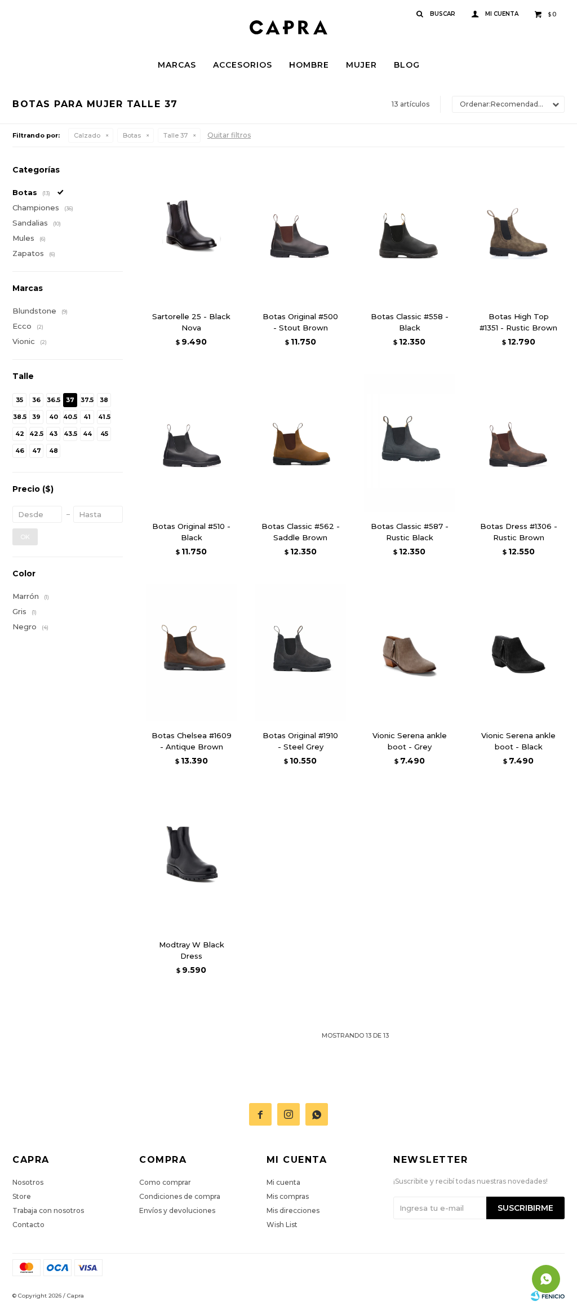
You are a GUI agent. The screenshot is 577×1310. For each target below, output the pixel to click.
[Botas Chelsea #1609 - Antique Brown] (191, 652)
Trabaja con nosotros (48, 1210)
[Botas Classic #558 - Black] (409, 233)
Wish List (282, 1224)
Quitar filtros (229, 135)
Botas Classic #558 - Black (410, 322)
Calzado (87, 135)
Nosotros (27, 1182)
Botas (132, 135)
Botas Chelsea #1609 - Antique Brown (192, 741)
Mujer (361, 65)
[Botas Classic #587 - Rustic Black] (409, 442)
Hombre (309, 65)
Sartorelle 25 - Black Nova (191, 322)
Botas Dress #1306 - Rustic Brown (518, 532)
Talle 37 (175, 135)
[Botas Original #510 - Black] (191, 442)
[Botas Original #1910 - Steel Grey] (301, 652)
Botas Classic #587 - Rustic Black (410, 532)
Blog (407, 65)
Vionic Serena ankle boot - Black (518, 741)
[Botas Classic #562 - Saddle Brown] (301, 442)
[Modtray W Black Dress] (191, 861)
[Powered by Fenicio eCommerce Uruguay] (548, 1295)
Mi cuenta (283, 1182)
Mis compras (288, 1196)
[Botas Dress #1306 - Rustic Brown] (519, 442)
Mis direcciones (293, 1210)
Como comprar (165, 1182)
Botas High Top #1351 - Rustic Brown (518, 322)
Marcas (177, 65)
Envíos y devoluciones (177, 1210)
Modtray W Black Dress (191, 950)
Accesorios (242, 65)
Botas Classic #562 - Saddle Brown (300, 532)
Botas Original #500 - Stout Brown (300, 322)
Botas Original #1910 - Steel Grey (300, 741)
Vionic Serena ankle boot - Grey (409, 741)
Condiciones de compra (179, 1196)
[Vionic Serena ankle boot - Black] (519, 652)
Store (21, 1196)
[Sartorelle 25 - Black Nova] (191, 233)
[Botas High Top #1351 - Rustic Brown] (519, 233)
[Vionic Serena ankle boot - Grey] (409, 652)
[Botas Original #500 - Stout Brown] (301, 233)
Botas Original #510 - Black (191, 532)
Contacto (28, 1224)
